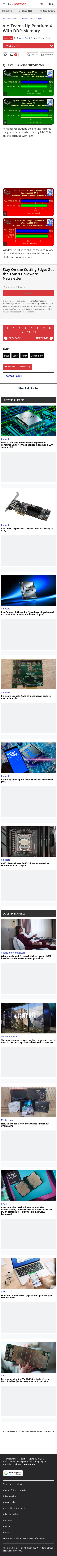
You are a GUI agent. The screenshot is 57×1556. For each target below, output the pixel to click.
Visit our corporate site (24, 1464)
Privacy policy (9, 1496)
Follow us (34, 55)
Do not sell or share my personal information (24, 1538)
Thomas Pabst (23, 38)
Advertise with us (11, 1514)
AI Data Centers (47, 11)
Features (8, 38)
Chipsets (40, 18)
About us (7, 1520)
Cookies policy (9, 1502)
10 (28, 331)
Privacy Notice (39, 303)
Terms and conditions (13, 1484)
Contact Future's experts (14, 1490)
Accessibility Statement (14, 1508)
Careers (7, 1532)
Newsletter (49, 55)
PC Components (10, 18)
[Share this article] (5, 54)
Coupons (7, 1526)
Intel (6, 355)
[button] (53, 4)
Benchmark (37, 355)
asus (15, 355)
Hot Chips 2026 (25, 11)
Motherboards (27, 18)
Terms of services (36, 301)
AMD (24, 355)
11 (34, 331)
